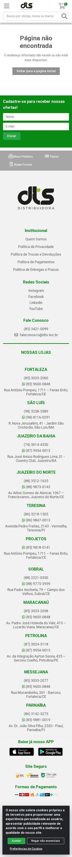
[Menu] (6, 6)
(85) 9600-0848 (38, 384)
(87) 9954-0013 (38, 451)
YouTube (36, 309)
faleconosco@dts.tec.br (38, 335)
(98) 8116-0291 (38, 417)
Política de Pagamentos (36, 262)
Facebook (36, 297)
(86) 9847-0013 (38, 520)
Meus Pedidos (23, 156)
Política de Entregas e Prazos (36, 270)
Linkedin (36, 303)
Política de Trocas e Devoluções (36, 254)
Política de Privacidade (36, 247)
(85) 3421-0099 (36, 329)
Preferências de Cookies (26, 848)
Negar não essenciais (45, 840)
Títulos (54, 156)
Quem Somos (36, 239)
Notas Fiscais (23, 164)
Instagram (36, 291)
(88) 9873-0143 (38, 487)
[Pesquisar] (64, 16)
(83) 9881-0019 (38, 720)
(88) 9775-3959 (38, 584)
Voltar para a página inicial (36, 71)
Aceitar (16, 840)
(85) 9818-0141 (38, 547)
